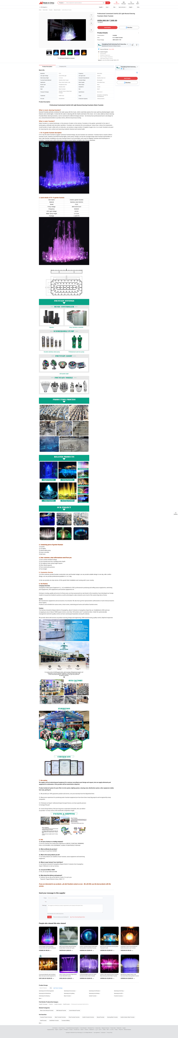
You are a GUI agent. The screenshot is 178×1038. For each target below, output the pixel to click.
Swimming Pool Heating (94, 993)
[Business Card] (137, 72)
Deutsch (86, 1029)
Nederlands (91, 1029)
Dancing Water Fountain (112, 1017)
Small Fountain (43, 1020)
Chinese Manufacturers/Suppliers (72, 1027)
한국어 (100, 1029)
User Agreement (97, 1032)
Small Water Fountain (54, 1020)
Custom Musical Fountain (74, 1010)
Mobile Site (119, 1027)
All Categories (44, 7)
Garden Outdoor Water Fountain (127, 1017)
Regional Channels (105, 1027)
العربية (96, 1029)
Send (49, 917)
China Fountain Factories (74, 1017)
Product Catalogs (58, 988)
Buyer (107, 7)
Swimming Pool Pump (118, 991)
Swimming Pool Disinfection (45, 993)
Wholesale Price (91, 1027)
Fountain (50, 9)
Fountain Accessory (118, 996)
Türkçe (116, 1029)
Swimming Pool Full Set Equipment (46, 991)
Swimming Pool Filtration (94, 991)
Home (40, 9)
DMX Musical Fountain (61, 1010)
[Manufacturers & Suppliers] (46, 2)
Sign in (137, 3)
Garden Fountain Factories (88, 1017)
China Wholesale (83, 1027)
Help (114, 7)
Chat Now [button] (129, 27)
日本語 (104, 1029)
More (40, 1023)
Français (71, 1029)
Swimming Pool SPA (118, 993)
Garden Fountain (92, 996)
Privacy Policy (109, 1032)
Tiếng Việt (121, 1029)
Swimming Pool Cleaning (44, 996)
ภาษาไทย (111, 1029)
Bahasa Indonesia (127, 1029)
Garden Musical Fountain (66, 9)
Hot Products (54, 1027)
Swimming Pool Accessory (69, 991)
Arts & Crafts (45, 9)
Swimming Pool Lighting (69, 993)
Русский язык (76, 1029)
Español (60, 1029)
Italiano (82, 1029)
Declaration (103, 1032)
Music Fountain (67, 996)
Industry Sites (97, 1027)
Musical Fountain (57, 9)
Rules (138, 7)
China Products (62, 1027)
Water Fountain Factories (60, 1017)
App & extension (122, 7)
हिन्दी (107, 1029)
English (56, 1029)
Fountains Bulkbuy (66, 1020)
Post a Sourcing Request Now (77, 917)
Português (66, 1029)
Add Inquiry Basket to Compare (67, 58)
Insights (124, 1027)
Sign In (99, 60)
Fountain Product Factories (46, 1017)
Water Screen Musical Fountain (46, 1010)
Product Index (113, 1027)
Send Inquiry (107, 27)
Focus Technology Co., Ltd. (80, 1032)
